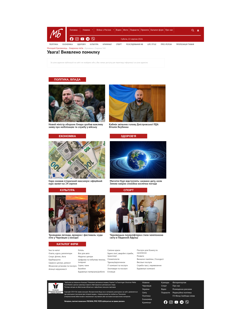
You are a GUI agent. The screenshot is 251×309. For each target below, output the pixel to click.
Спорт (119, 44)
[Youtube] (82, 39)
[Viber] (93, 39)
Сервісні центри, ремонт (60, 263)
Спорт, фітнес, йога (57, 256)
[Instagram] (77, 39)
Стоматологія (113, 259)
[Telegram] (87, 39)
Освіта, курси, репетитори (60, 253)
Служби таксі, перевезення (149, 265)
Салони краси (113, 250)
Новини (86, 30)
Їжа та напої (54, 250)
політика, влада (67, 79)
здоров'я (128, 136)
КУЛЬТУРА (67, 190)
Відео (118, 30)
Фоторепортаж (179, 282)
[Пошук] (192, 30)
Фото (125, 30)
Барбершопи (55, 260)
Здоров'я (81, 44)
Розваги (140, 256)
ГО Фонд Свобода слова (184, 296)
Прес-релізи (166, 44)
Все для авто (84, 253)
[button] (198, 30)
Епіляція (111, 272)
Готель (81, 250)
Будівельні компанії (146, 268)
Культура (94, 44)
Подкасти (134, 30)
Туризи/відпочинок (116, 262)
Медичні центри (85, 256)
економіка (67, 136)
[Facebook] (71, 39)
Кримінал (107, 44)
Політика (53, 44)
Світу (144, 292)
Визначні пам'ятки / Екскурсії (150, 259)
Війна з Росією (104, 30)
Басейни (82, 268)
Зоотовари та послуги (117, 268)
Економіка (67, 44)
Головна (73, 30)
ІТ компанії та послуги (117, 265)
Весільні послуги (144, 262)
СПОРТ (129, 190)
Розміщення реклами (182, 289)
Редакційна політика (182, 292)
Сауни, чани (83, 265)
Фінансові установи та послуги (63, 266)
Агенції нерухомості (58, 269)
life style (151, 44)
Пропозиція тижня (185, 44)
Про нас (169, 30)
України (145, 289)
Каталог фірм (157, 30)
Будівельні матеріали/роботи (91, 272)
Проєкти (145, 30)
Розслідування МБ (134, 44)
